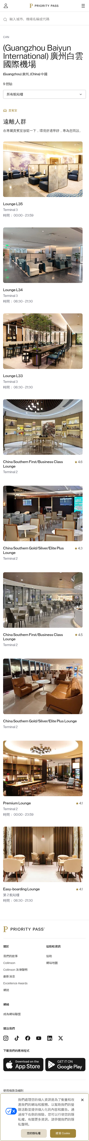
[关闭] (82, 1099)
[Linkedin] (49, 1038)
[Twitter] (60, 1038)
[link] (23, 1064)
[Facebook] (27, 1038)
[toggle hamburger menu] (83, 5)
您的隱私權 (34, 1133)
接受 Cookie (63, 1133)
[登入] (5, 5)
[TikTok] (16, 1038)
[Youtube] (38, 1038)
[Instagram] (5, 1038)
